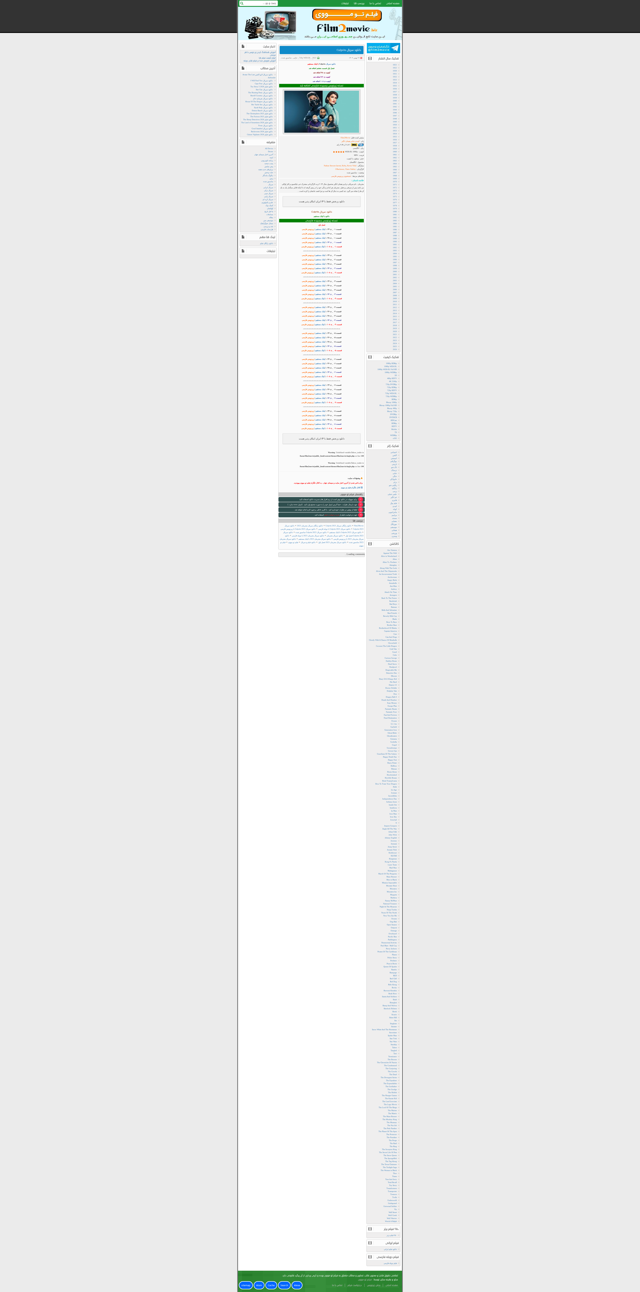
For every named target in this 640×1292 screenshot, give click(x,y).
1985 (395, 227)
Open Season (392, 925)
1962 (395, 158)
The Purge (393, 1140)
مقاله (271, 217)
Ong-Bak (393, 922)
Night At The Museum (388, 907)
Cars (395, 634)
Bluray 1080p (391, 402)
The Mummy (392, 1122)
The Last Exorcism (389, 1101)
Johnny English (391, 838)
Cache (271, 1285)
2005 (395, 286)
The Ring (393, 1146)
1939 (395, 98)
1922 (395, 68)
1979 (395, 209)
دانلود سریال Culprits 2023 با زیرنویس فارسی (298, 529)
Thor (395, 1173)
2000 (395, 271)
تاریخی (394, 464)
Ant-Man (393, 586)
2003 (395, 280)
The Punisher (392, 1137)
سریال (270, 184)
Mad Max (393, 868)
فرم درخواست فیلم (331, 515)
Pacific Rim (392, 937)
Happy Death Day (390, 757)
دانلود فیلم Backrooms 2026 (262, 131)
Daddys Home (391, 661)
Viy (395, 1209)
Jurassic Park (392, 850)
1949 (395, 122)
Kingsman (393, 859)
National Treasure (390, 904)
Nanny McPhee (391, 901)
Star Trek (393, 1038)
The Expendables (390, 1083)
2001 (395, 274)
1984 (395, 224)
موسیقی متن (268, 220)
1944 (395, 110)
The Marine (392, 1110)
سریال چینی (268, 193)
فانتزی (394, 500)
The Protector (391, 1134)
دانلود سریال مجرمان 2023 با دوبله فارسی (308, 536)
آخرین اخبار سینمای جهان (263, 154)
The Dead (393, 1074)
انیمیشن (394, 458)
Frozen (394, 721)
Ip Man (394, 811)
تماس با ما (375, 3)
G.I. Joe (394, 724)
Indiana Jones (391, 802)
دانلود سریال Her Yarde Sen (262, 105)
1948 (395, 119)
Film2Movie (345, 138)
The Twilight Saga (390, 1167)
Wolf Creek (392, 1215)
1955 (395, 137)
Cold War (393, 649)
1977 (395, 203)
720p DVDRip (391, 384)
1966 (395, 170)
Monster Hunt (391, 886)
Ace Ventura (392, 550)
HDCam (394, 420)
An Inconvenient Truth (388, 574)
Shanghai (393, 1003)
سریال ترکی (268, 190)
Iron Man (393, 814)
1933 (395, 80)
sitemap (245, 1285)
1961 (395, 155)
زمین (271, 178)
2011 (395, 304)
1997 (395, 262)
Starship (394, 1044)
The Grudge (392, 1089)
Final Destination (390, 718)
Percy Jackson (391, 949)
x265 (395, 438)
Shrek (394, 1012)
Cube (395, 655)
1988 (395, 236)
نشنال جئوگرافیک (266, 223)
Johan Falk (392, 832)
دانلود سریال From (265, 126)
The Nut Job (392, 1125)
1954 (395, 134)
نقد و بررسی (268, 226)
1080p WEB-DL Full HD (387, 369)
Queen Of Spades (390, 967)
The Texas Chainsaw (389, 1164)
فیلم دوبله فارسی (390, 1263)
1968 (395, 176)
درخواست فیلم (355, 1285)
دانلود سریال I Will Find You (261, 81)
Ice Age (394, 790)
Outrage (394, 931)
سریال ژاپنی (268, 196)
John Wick (393, 835)
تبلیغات (345, 3)
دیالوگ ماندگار (267, 175)
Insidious (393, 808)
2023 (314, 58)
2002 (395, 277)
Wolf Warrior (392, 1218)
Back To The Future (389, 598)
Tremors (393, 1194)
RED (395, 976)
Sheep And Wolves (389, 1006)
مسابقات (269, 214)
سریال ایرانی (268, 187)
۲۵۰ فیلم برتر (392, 1235)
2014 (395, 313)
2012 (395, 307)
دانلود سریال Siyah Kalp (263, 108)
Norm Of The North (389, 913)
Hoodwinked (392, 775)
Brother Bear (392, 625)
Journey (394, 841)
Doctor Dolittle (391, 688)
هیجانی (394, 530)
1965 (395, 167)
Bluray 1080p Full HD (388, 405)
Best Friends (392, 613)
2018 (395, 325)
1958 (395, 146)
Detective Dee (391, 673)
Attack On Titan (390, 592)
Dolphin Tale (392, 691)
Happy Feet (392, 760)
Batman (394, 607)
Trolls (394, 1197)
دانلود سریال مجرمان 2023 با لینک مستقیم (314, 539)
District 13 (393, 685)
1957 (395, 143)
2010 (395, 301)
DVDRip (393, 414)
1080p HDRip (391, 363)
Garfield (393, 727)
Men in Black (391, 880)
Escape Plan (392, 706)
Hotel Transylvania (389, 781)
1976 (395, 200)
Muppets (393, 895)
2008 (395, 295)
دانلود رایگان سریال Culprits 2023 (338, 526)
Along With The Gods (388, 568)
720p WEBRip (391, 396)
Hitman (394, 769)
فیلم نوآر (393, 503)
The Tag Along (391, 1161)
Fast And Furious (390, 715)
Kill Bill (394, 856)
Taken (394, 1047)
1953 (395, 131)
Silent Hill (393, 1018)
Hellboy (394, 766)
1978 (395, 206)
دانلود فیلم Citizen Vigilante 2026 (260, 134)
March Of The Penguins (387, 874)
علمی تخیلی (392, 494)
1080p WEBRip (391, 372)
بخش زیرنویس (373, 1285)
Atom (259, 1285)
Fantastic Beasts (391, 709)
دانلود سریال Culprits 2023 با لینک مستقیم (345, 532)
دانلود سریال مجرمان (335, 536)
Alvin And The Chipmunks (386, 571)
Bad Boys (393, 604)
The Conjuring (391, 1068)
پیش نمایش (268, 166)
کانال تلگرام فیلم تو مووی (351, 488)
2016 (395, 319)
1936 (395, 89)
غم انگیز (394, 497)
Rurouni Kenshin (390, 991)
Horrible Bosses (391, 778)
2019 (395, 328)
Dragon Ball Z (391, 697)
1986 (395, 230)
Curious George (391, 658)
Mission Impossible (389, 883)
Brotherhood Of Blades (388, 628)
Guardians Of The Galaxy (387, 754)
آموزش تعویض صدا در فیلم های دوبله (260, 60)
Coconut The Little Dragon (386, 646)
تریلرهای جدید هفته (265, 169)
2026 (395, 349)
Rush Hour (392, 994)
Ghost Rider (392, 733)
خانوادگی (393, 479)
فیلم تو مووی (293, 542)
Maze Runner (391, 877)
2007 (395, 292)
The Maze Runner (390, 1116)
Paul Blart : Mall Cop (389, 946)
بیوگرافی (393, 461)
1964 (395, 164)
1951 (395, 128)
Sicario (394, 1015)
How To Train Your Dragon (386, 784)
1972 (395, 188)
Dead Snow (392, 664)
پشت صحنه (268, 163)
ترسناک (394, 470)
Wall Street (393, 1212)
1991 (395, 245)
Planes (394, 955)
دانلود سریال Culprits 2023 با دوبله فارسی (334, 529)
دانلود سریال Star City (264, 90)
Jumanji (394, 844)
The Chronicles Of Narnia (387, 1062)
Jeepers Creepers (390, 826)
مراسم (394, 515)
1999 (395, 268)
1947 (395, 116)
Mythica (393, 898)
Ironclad (393, 820)
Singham (393, 1024)
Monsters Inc (392, 892)
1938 (395, 95)
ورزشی (394, 533)
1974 (395, 194)
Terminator (392, 1056)
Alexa (297, 1285)
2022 (395, 337)
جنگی (395, 476)
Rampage (393, 973)
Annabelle (393, 583)
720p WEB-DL (305, 58)
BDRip (394, 399)
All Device (269, 148)
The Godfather (391, 1086)
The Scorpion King (389, 1149)
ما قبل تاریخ (268, 211)
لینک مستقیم (320, 229)
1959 (395, 149)
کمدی (394, 506)
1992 (395, 248)
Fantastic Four (391, 712)
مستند (394, 518)
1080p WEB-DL (390, 366)
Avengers (393, 595)
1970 (395, 182)
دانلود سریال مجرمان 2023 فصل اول (332, 542)
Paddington (392, 940)
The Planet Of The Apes (387, 1131)
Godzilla (393, 742)
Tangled (394, 1050)
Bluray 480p (392, 408)
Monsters (393, 889)
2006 (395, 289)
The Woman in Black (389, 1170)
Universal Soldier (390, 1206)
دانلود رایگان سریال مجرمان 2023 (310, 526)
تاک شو (394, 467)
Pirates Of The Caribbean (387, 952)
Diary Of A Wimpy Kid (388, 679)
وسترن (394, 536)
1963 (395, 161)
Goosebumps (392, 748)
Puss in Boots (392, 964)
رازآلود (394, 488)
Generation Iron (390, 730)
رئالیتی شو (393, 485)
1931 (395, 74)
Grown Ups (392, 751)
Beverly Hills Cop (390, 616)
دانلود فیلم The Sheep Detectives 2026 (258, 120)
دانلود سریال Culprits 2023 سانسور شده (311, 532)
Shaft (395, 1000)
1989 (395, 239)
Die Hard (393, 682)
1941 (395, 104)
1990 (395, 242)
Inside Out (393, 805)
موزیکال (394, 524)
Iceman (394, 793)
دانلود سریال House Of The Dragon (259, 102)
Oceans (394, 919)
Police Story (392, 958)
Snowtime (393, 1033)
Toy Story (393, 1185)
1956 (395, 140)
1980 (395, 212)
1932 (395, 77)
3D (395, 375)
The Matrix (392, 1113)
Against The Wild (390, 553)
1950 (395, 125)
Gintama (393, 739)
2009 (395, 298)
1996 (395, 259)
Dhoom (394, 676)
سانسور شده (287, 58)
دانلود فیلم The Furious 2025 (261, 117)
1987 (395, 233)
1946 (395, 113)
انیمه (271, 157)
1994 (395, 254)
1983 (395, 221)
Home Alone (392, 772)
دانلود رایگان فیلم (266, 243)
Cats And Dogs (391, 637)
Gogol (394, 745)
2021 (395, 334)
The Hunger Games (389, 1095)
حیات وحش (268, 172)
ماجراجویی (392, 512)
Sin (395, 1021)
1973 (395, 191)
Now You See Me (390, 916)
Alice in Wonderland (389, 556)
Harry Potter (392, 763)
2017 (395, 322)
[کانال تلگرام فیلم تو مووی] (383, 48)
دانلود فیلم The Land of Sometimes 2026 (257, 123)
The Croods (392, 1071)
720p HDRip (392, 387)
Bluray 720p (392, 411)
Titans (394, 1176)
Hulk (395, 787)
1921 (395, 65)
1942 (395, 107)
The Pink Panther (390, 1128)
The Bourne (392, 1059)
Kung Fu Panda (391, 862)
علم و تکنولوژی (267, 202)
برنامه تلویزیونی (267, 160)
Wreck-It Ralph (391, 1221)
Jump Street (392, 847)
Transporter (392, 1191)
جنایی (295, 58)
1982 (395, 218)
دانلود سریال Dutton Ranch (262, 111)
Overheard (393, 934)
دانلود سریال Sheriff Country (261, 96)
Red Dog (393, 982)
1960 (395, 152)
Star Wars (393, 1041)
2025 (395, 346)
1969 (395, 179)
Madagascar (392, 871)
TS (396, 432)
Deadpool (393, 667)
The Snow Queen (390, 1155)
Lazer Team (392, 865)
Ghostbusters (392, 736)
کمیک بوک (269, 205)
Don (395, 694)
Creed (394, 652)
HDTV (394, 426)
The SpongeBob (390, 1158)
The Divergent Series (389, 1077)
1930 (395, 71)
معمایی (394, 521)
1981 (395, 215)
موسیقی (393, 527)
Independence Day (389, 799)
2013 (395, 310)
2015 (395, 316)
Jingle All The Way (389, 829)
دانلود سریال (331, 64)
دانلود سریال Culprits (349, 50)
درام (395, 482)
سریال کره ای (267, 199)
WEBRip (393, 435)
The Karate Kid (391, 1098)
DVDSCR (393, 417)
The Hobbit (392, 1092)
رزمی (395, 491)
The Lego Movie (390, 1104)
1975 (395, 197)
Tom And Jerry (391, 1179)
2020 (395, 331)
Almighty (393, 565)
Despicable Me (391, 670)
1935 (395, 86)
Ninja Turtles (392, 910)
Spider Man (392, 1035)
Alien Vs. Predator (390, 562)
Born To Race (391, 622)
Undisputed (392, 1203)
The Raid (393, 1143)
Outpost (394, 928)
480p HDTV (392, 378)
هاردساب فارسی (267, 229)
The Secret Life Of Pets (388, 1152)
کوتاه (395, 509)
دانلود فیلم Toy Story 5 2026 (261, 87)
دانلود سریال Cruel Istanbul (262, 128)
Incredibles (392, 796)
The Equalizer (391, 1080)
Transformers (391, 1188)
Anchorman (392, 577)
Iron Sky (393, 817)
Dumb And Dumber (389, 700)
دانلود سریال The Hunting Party (260, 93)
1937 (395, 92)
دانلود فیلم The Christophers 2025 (259, 114)
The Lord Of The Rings (388, 1107)
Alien (395, 559)
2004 (395, 283)
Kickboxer (393, 853)
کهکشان (270, 208)
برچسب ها (359, 3)
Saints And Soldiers (389, 997)
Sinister (394, 1027)
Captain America (390, 631)
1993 (395, 251)
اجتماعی (393, 452)
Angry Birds (392, 580)
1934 (395, 83)
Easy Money (392, 703)
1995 (395, 257)
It (396, 823)
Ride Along (392, 985)
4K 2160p (393, 381)
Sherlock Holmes (390, 1009)
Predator (393, 961)
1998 (395, 265)
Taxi (395, 1053)
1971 (395, 185)
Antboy (394, 589)
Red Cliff (393, 979)
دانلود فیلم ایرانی (390, 1249)
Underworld (392, 1200)
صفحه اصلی (393, 3)
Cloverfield (392, 643)
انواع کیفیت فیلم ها (267, 58)
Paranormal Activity (389, 943)
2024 (395, 343)
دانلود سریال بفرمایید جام (263, 99)
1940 (395, 101)
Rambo (394, 970)
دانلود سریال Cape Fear (264, 84)
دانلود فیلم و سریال (308, 542)
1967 (395, 173)
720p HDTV (392, 390)
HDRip (394, 423)
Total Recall (392, 1182)
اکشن (394, 455)
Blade (394, 619)
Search (284, 1285)
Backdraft (393, 601)
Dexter (270, 151)
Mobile (394, 429)
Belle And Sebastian (389, 610)
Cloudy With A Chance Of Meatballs (383, 640)
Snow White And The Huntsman (384, 1030)
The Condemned (390, 1065)
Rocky (394, 988)
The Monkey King (389, 1119)
